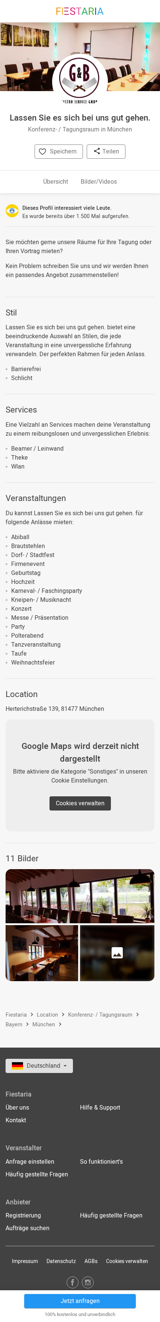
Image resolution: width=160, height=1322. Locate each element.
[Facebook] (72, 1282)
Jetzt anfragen (80, 1301)
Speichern (63, 151)
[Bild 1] (80, 896)
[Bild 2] (42, 953)
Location (48, 1015)
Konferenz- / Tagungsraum (101, 1015)
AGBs (90, 1261)
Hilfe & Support (100, 1107)
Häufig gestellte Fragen (37, 1174)
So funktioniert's (101, 1161)
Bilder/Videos (99, 181)
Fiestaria (17, 1015)
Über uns (17, 1107)
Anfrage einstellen (30, 1161)
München (44, 1025)
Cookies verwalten (80, 803)
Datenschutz (61, 1261)
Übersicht (55, 181)
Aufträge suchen (27, 1228)
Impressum (25, 1261)
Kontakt (16, 1120)
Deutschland (44, 1065)
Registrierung (23, 1215)
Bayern (15, 1025)
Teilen (110, 151)
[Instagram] (87, 1282)
